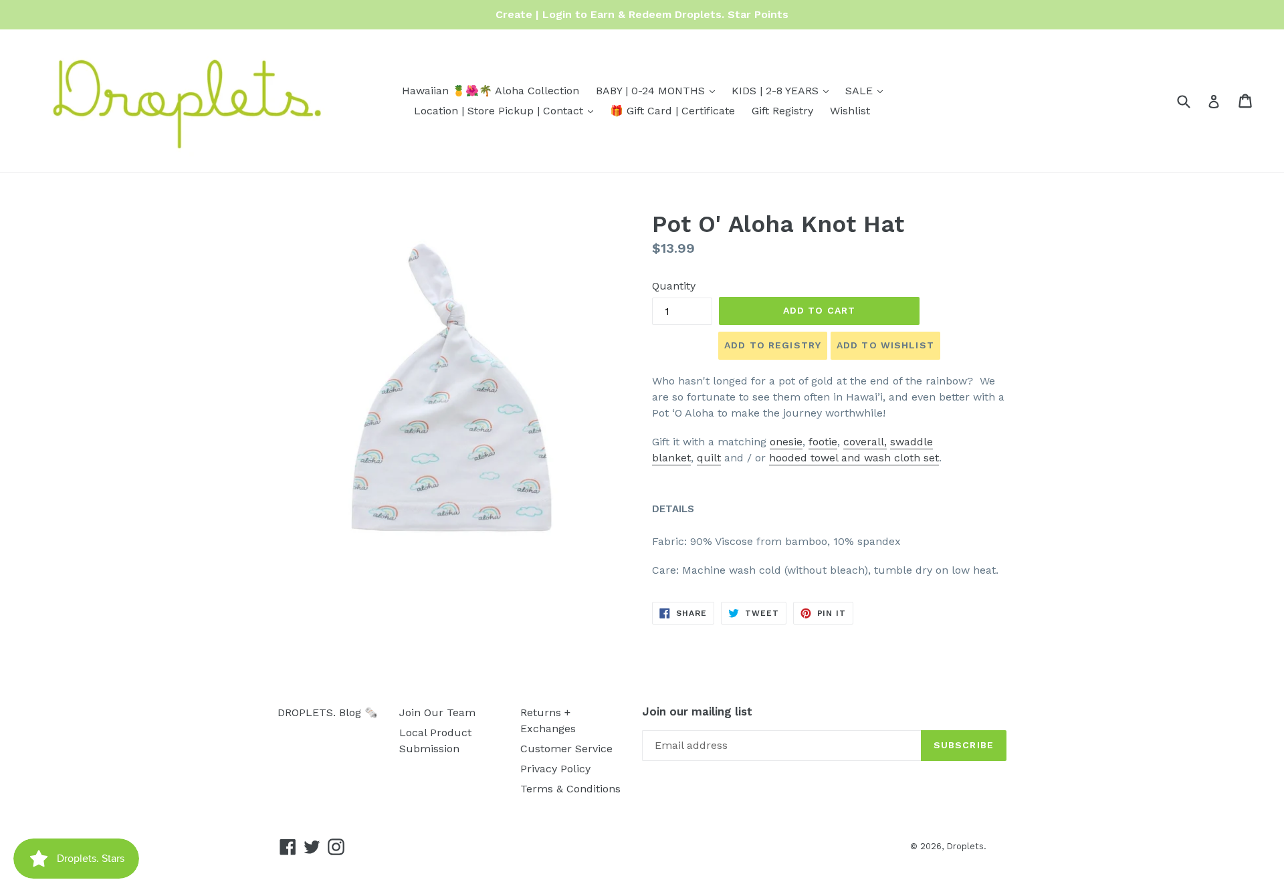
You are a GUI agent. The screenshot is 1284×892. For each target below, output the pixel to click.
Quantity (674, 286)
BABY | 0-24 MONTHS (659, 90)
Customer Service (566, 748)
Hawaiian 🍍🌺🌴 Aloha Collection (490, 90)
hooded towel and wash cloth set (854, 457)
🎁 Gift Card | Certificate (672, 110)
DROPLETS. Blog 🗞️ (328, 712)
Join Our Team (437, 712)
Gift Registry (782, 110)
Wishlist (850, 110)
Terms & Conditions (570, 788)
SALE (867, 90)
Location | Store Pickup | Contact (507, 110)
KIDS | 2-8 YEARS (783, 90)
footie (823, 441)
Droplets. (966, 846)
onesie (786, 441)
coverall (863, 441)
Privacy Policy (555, 768)
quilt (709, 457)
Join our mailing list (697, 711)
